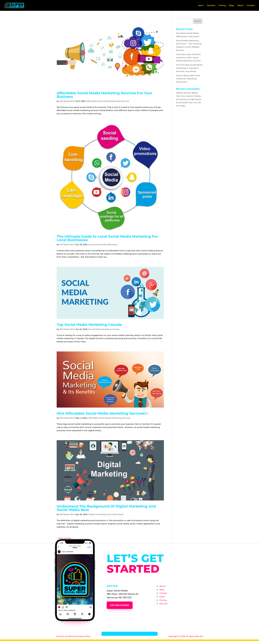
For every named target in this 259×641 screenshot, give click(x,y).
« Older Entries (64, 538)
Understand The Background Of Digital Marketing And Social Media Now (106, 508)
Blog (231, 5)
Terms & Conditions (65, 636)
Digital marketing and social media (106, 514)
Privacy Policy (83, 636)
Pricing (222, 5)
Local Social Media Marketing (103, 244)
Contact (251, 5)
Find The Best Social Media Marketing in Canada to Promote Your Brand (189, 68)
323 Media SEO (67, 101)
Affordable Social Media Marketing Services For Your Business (104, 95)
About (240, 5)
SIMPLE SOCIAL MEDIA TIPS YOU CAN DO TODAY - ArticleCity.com (189, 96)
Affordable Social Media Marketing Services (108, 101)
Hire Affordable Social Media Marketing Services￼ (102, 413)
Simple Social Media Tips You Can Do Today (188, 102)
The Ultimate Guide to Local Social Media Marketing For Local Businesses (107, 238)
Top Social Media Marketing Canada (89, 324)
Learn (201, 5)
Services (211, 5)
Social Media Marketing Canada (104, 329)
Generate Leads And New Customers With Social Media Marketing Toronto (188, 57)
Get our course (119, 605)
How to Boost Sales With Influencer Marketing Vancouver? (188, 78)
